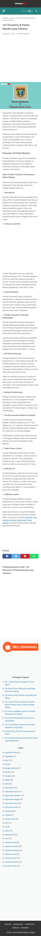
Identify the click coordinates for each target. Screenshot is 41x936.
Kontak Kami (29, 924)
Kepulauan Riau (11, 752)
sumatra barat (10, 858)
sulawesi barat (11, 842)
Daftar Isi (16, 928)
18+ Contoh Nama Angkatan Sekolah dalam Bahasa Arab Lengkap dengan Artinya (20, 704)
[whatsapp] (33, 556)
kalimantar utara (11, 807)
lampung (8, 811)
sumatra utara (10, 866)
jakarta (7, 780)
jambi (7, 784)
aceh (7, 760)
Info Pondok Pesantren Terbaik (24, 932)
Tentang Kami (18, 924)
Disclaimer (25, 928)
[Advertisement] (20, 58)
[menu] (5, 11)
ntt (6, 827)
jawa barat (9, 788)
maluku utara (10, 819)
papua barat (10, 835)
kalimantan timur (12, 803)
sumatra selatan (11, 862)
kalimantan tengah (12, 799)
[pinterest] (24, 556)
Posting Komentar (23, 34)
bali (6, 764)
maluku (8, 815)
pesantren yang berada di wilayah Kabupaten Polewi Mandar (20, 520)
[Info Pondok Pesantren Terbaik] (20, 4)
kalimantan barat (12, 792)
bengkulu (8, 776)
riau (6, 838)
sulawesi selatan (11, 846)
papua (7, 831)
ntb (6, 823)
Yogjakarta (9, 756)
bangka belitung (11, 768)
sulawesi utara (11, 854)
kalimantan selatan (12, 795)
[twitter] (16, 556)
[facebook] (7, 556)
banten (7, 772)
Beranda (8, 924)
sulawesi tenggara (12, 850)
